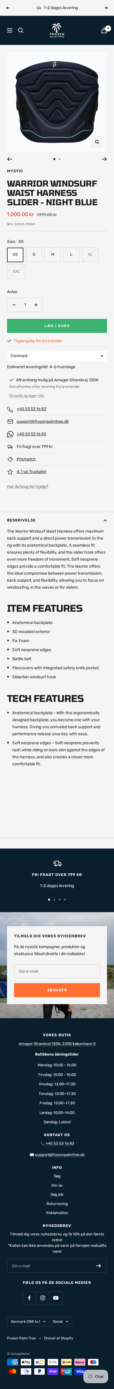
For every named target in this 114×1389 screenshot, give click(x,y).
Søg (57, 1176)
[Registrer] (98, 1266)
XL (90, 254)
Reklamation (57, 1213)
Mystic (15, 171)
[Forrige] (9, 159)
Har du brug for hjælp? (27, 486)
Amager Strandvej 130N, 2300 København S (57, 1044)
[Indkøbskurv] (104, 30)
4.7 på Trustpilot (31, 471)
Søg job (57, 1194)
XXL (16, 271)
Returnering (57, 1204)
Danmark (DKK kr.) (25, 1322)
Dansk (58, 1322)
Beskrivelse (21, 520)
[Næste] (104, 159)
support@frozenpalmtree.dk (43, 421)
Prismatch (26, 459)
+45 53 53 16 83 (31, 408)
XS (15, 254)
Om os (57, 1185)
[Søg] (20, 30)
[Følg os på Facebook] (29, 1298)
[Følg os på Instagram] (42, 1298)
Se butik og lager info (26, 396)
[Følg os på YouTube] (55, 1298)
